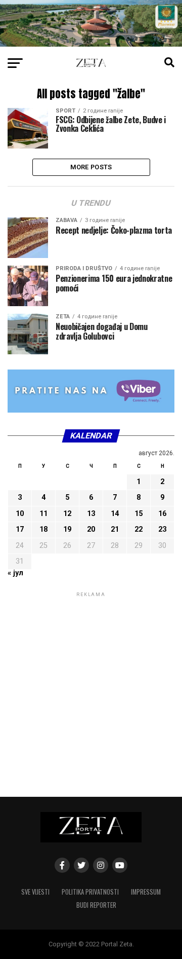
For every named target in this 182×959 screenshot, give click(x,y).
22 (138, 529)
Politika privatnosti (90, 892)
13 (91, 513)
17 (20, 529)
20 (91, 529)
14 (115, 513)
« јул (15, 573)
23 (162, 529)
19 (67, 529)
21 (115, 529)
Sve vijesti (35, 892)
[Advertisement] (91, 690)
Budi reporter (96, 905)
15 (138, 513)
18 (43, 529)
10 (20, 513)
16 (162, 513)
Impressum (146, 892)
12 (67, 513)
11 (43, 513)
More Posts (91, 167)
